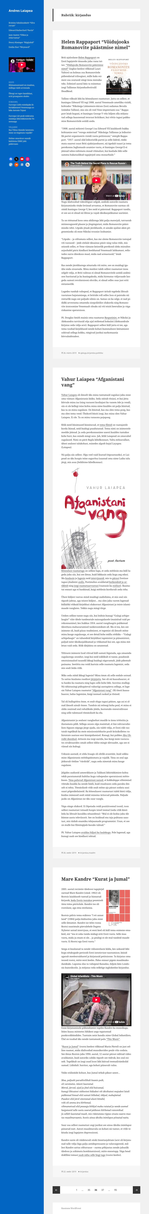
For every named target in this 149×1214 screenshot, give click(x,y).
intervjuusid (97, 578)
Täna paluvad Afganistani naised (85, 780)
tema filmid (106, 424)
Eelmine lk (56, 1190)
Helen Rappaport (87, 57)
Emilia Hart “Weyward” (19, 47)
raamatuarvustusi (88, 585)
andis (81, 582)
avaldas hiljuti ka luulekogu (96, 832)
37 (103, 1189)
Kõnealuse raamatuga (73, 570)
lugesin (81, 578)
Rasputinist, (111, 317)
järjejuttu (96, 679)
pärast (115, 578)
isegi (76, 585)
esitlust (116, 585)
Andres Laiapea (21, 10)
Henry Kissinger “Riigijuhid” (21, 42)
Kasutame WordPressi (71, 1208)
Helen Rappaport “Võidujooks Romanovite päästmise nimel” (95, 44)
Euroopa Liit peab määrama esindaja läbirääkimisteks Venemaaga (22, 119)
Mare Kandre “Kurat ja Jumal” (95, 879)
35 (90, 1189)
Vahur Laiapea (69, 394)
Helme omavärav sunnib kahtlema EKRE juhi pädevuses (20, 141)
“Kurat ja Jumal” (70, 1046)
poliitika (99, 353)
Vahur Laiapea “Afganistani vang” (92, 382)
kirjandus (91, 353)
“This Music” (113, 1039)
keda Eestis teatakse (81, 900)
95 (116, 1189)
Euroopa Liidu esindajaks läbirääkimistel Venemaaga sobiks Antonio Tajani (21, 107)
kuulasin (69, 578)
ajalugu (83, 353)
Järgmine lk (136, 1190)
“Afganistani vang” (102, 690)
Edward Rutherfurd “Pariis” (21, 30)
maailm (92, 852)
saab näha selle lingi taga (91, 1155)
